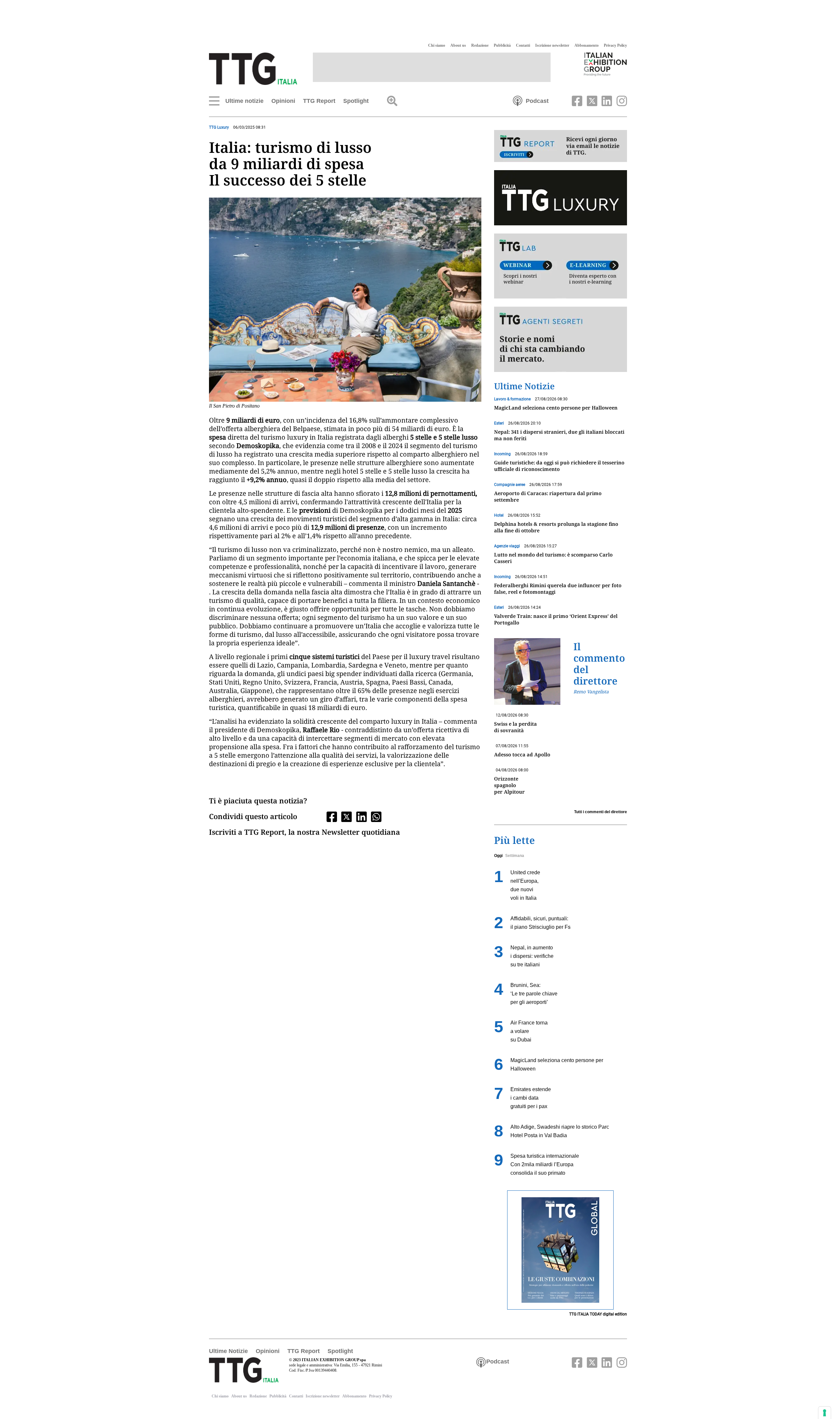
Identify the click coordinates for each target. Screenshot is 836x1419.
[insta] (620, 100)
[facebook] (576, 100)
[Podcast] (517, 100)
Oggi (498, 855)
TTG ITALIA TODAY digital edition (598, 1314)
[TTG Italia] (253, 68)
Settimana (514, 855)
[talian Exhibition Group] (605, 64)
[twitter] (591, 100)
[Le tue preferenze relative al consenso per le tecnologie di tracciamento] (824, 1413)
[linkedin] (606, 100)
